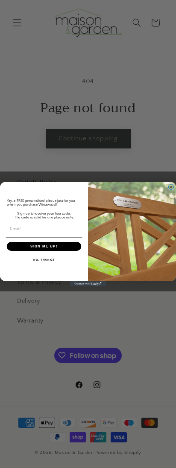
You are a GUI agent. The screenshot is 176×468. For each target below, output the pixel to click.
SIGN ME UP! (44, 246)
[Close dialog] (171, 186)
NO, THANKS (44, 259)
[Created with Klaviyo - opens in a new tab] (88, 283)
